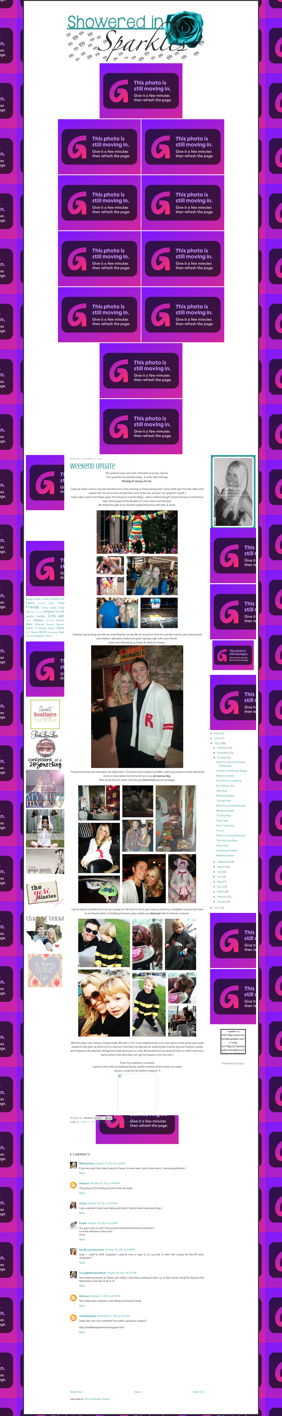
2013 (217, 738)
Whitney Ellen (86, 1163)
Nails (29, 624)
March (220, 891)
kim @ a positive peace (91, 1249)
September (223, 861)
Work (61, 632)
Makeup (38, 620)
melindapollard (87, 1316)
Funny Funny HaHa (53, 607)
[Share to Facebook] (107, 1118)
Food (61, 603)
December (223, 747)
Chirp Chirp (222, 820)
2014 (217, 733)
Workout (30, 635)
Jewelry (30, 616)
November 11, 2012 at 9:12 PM (113, 1316)
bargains (39, 635)
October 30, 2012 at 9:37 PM (121, 1273)
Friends (96, 1122)
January (221, 901)
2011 (217, 907)
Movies (60, 620)
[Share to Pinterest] (110, 1118)
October (221, 757)
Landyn (121, 1122)
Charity (45, 599)
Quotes (60, 624)
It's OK (59, 611)
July (219, 871)
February (222, 896)
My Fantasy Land (225, 785)
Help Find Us (36, 611)
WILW (43, 632)
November (223, 752)
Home (137, 1392)
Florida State (46, 603)
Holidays (109, 1122)
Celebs (37, 599)
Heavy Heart (222, 845)
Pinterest (39, 624)
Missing (50, 620)
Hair (28, 611)
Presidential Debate (226, 850)
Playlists (50, 624)
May (219, 881)
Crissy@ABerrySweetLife (92, 1273)
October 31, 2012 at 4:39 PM (105, 1296)
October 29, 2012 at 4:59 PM (102, 1203)
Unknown (84, 1183)
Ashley (83, 1203)
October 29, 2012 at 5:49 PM (120, 1249)
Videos (34, 632)
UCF (28, 632)
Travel (60, 628)
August (221, 866)
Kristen (83, 1223)
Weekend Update (225, 775)
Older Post (198, 1392)
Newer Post (76, 1392)
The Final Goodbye (226, 840)
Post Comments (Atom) (97, 1399)
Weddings (53, 632)
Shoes (51, 628)
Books (29, 599)
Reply (82, 1173)
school (48, 635)
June (220, 876)
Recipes (43, 628)
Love (28, 620)
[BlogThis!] (99, 1118)
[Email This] (96, 1118)
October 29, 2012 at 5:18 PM (102, 1223)
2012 (217, 743)
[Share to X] (103, 1118)
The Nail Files (223, 800)
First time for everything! (229, 780)
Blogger (239, 1063)
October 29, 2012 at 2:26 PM (110, 1163)
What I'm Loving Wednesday (231, 805)
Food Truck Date (225, 825)
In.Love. (220, 830)
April (220, 886)
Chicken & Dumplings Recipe (231, 770)
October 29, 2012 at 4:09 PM (105, 1183)
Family (85, 1122)
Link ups (133, 1122)
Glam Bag (221, 790)
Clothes (55, 599)
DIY (62, 599)
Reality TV (31, 628)
